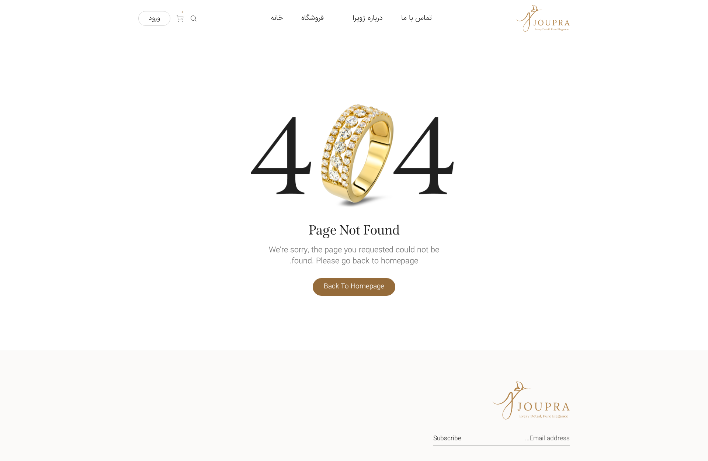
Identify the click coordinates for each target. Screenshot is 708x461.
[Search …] (193, 18)
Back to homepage (354, 286)
